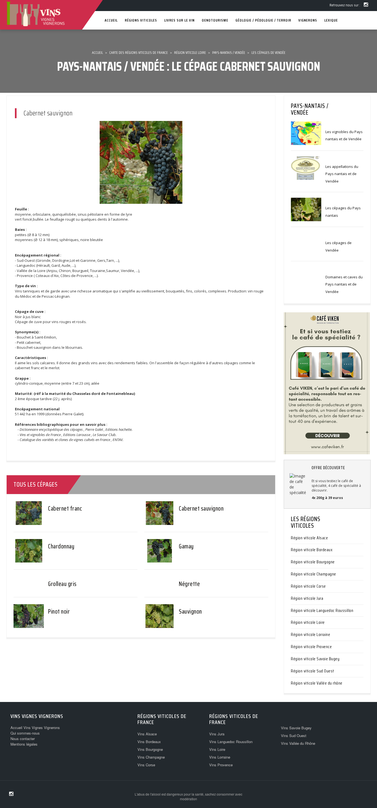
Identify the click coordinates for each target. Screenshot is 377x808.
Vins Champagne (151, 757)
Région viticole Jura (307, 598)
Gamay (186, 546)
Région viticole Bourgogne (313, 561)
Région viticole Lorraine (310, 634)
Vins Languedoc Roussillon (231, 741)
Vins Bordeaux (149, 741)
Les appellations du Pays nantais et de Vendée (341, 174)
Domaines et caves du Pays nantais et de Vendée (344, 284)
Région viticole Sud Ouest (312, 670)
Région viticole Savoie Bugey (315, 658)
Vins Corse (146, 764)
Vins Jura (216, 733)
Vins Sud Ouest (293, 735)
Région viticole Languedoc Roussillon (322, 610)
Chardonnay (61, 546)
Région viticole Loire (308, 622)
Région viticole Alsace (309, 537)
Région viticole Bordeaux (312, 549)
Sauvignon (190, 611)
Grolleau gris (62, 584)
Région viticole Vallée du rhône (317, 683)
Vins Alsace (147, 733)
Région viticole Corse (308, 586)
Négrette (189, 584)
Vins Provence (221, 764)
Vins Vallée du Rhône (298, 743)
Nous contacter (22, 738)
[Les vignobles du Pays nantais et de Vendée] (306, 132)
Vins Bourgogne (150, 749)
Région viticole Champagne (313, 574)
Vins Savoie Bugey (296, 727)
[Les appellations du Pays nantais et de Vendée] (306, 167)
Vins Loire (217, 749)
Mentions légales (24, 744)
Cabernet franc (65, 508)
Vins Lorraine (219, 757)
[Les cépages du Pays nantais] (306, 209)
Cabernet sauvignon (201, 508)
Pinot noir (59, 611)
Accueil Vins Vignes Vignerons (35, 727)
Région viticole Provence (311, 646)
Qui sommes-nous (25, 733)
